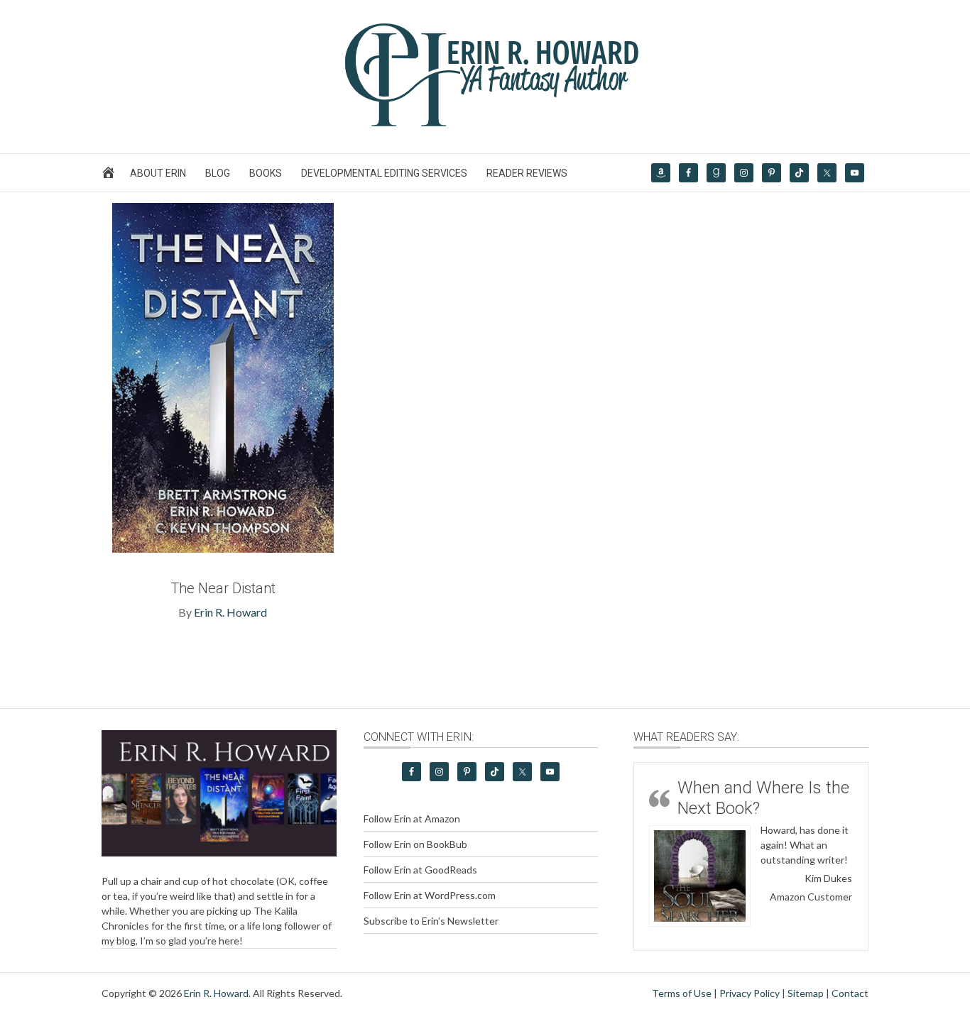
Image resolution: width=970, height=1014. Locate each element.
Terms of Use (682, 993)
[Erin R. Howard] (485, 123)
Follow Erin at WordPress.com (430, 895)
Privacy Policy (749, 993)
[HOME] (110, 176)
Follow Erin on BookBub (415, 844)
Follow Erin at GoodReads (420, 870)
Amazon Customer (811, 897)
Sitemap (806, 993)
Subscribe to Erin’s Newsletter (431, 921)
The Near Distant (223, 588)
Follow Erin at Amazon (412, 818)
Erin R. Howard (230, 612)
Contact (850, 993)
